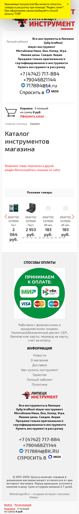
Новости (39, 355)
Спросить (31, 92)
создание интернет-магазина (51, 494)
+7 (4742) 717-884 (39, 74)
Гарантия (39, 374)
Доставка (39, 365)
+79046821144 (39, 79)
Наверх (34, 497)
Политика (39, 384)
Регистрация (23, 504)
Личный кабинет (39, 379)
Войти (8, 504)
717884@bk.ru (41, 85)
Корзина (26, 108)
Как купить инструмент (39, 370)
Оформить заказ (32, 116)
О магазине (39, 360)
